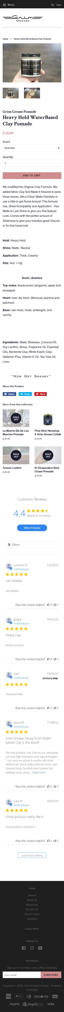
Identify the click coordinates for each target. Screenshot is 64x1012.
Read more (39, 772)
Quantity (8, 157)
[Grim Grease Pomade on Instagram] (32, 948)
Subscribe (51, 974)
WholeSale (32, 904)
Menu (10, 4)
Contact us (32, 909)
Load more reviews (32, 855)
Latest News (32, 928)
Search (32, 895)
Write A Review (32, 528)
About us (32, 900)
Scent (6, 142)
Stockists (32, 918)
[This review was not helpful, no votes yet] (55, 605)
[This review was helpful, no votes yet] (48, 605)
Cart (58, 4)
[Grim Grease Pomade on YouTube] (40, 948)
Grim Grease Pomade (36, 985)
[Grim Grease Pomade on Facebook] (24, 948)
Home (5, 38)
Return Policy (32, 914)
